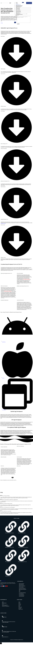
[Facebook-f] (0, 586)
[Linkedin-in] (4, 586)
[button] (1, 643)
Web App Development (26, 279)
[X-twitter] (3, 586)
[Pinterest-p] (7, 586)
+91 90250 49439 (4, 626)
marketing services (3, 223)
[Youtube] (5, 586)
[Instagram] (2, 586)
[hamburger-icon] (23, 2)
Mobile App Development (7, 291)
